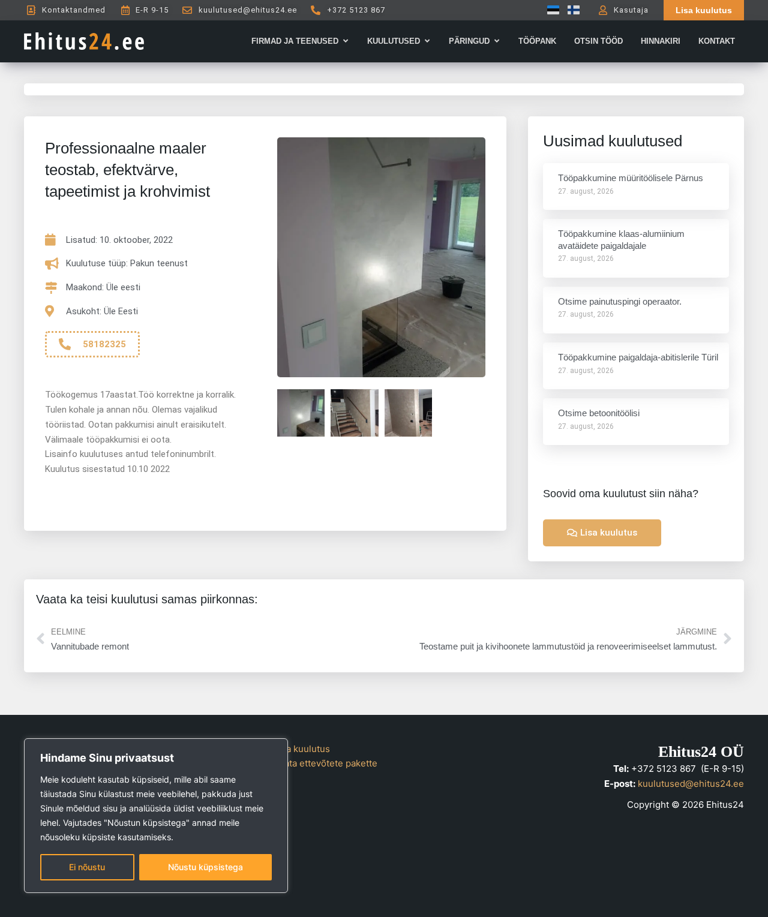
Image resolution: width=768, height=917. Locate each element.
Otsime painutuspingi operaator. (620, 301)
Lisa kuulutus (302, 748)
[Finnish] (570, 10)
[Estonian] (550, 10)
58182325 (104, 344)
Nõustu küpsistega (205, 867)
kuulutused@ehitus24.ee (691, 783)
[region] (156, 815)
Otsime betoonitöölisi (599, 413)
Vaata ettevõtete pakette (325, 763)
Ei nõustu (87, 867)
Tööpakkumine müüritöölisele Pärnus (630, 178)
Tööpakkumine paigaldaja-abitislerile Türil (638, 357)
